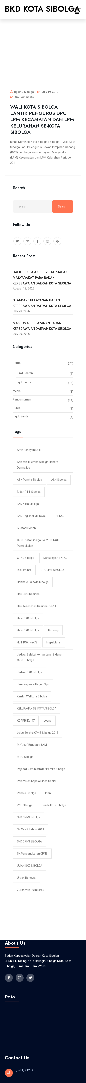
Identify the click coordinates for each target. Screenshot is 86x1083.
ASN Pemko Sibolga (29, 479)
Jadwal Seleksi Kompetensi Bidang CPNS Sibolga (39, 657)
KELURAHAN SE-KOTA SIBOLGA (36, 708)
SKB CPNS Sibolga (28, 817)
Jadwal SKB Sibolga (29, 672)
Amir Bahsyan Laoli (29, 449)
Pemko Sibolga (26, 793)
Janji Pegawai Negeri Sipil (33, 684)
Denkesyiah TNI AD (55, 557)
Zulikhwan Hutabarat (30, 889)
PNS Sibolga (24, 805)
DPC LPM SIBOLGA (52, 570)
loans (48, 720)
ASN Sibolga (59, 479)
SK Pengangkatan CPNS (32, 853)
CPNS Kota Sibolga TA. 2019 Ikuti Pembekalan (38, 542)
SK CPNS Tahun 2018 (30, 829)
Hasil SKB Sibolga (28, 618)
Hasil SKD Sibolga (28, 630)
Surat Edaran (24, 373)
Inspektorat (53, 642)
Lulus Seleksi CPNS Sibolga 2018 (37, 732)
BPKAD (60, 516)
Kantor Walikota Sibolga (32, 696)
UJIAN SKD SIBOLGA (29, 865)
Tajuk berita (23, 382)
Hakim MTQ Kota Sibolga (33, 582)
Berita (17, 363)
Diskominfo (24, 570)
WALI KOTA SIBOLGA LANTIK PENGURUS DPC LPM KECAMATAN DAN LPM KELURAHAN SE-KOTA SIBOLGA (42, 119)
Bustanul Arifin (26, 528)
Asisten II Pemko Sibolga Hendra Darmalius (37, 464)
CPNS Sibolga (25, 557)
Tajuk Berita (20, 416)
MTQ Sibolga (25, 756)
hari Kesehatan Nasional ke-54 (36, 606)
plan (48, 793)
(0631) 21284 (24, 1070)
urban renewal (26, 877)
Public (17, 408)
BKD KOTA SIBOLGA (42, 9)
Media (17, 391)
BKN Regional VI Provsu (31, 516)
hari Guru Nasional (28, 594)
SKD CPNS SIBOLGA (29, 841)
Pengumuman (22, 399)
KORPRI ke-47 (26, 720)
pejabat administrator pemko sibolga (41, 769)
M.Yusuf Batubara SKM (32, 744)
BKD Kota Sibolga (28, 503)
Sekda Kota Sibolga (54, 805)
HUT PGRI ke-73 (27, 642)
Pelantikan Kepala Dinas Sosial (36, 781)
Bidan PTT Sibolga (29, 491)
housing (53, 630)
